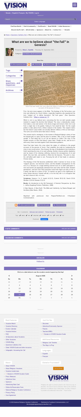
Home (8, 35)
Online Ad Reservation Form (14, 387)
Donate (7, 13)
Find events (42, 26)
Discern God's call (17, 30)
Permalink (60, 212)
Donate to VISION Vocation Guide (54, 334)
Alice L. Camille (28, 50)
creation (35, 215)
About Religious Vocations (14, 368)
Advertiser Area (10, 379)
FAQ (7, 334)
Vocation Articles (11, 331)
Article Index (30, 30)
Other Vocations (11, 339)
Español (15, 13)
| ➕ (21, 70)
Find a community (30, 26)
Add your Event (65, 64)
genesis (44, 215)
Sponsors (40, 15)
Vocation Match (11, 323)
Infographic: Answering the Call (15, 350)
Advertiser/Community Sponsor (52, 326)
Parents (45, 329)
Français (22, 13)
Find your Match (16, 26)
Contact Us (57, 30)
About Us (48, 30)
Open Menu (74, 5)
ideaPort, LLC (47, 404)
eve (63, 215)
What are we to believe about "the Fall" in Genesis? (40, 43)
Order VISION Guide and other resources (19, 347)
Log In (37, 13)
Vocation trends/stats (12, 371)
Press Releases (11, 376)
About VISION (10, 366)
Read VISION (52, 26)
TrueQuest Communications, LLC (59, 402)
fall (51, 215)
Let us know (58, 368)
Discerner (46, 323)
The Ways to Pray (48, 345)
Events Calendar (11, 329)
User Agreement (11, 395)
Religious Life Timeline (50, 342)
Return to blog (49, 64)
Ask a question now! (18, 64)
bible (23, 215)
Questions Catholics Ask (19, 35)
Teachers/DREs (48, 331)
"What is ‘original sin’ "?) (41, 117)
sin (29, 215)
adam (57, 215)
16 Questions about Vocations (15, 337)
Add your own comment (37, 212)
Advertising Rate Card (13, 384)
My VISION (29, 13)
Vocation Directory (11, 326)
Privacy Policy (10, 392)
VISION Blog (10, 342)
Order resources (64, 26)
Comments (44, 219)
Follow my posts (50, 212)
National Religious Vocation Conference (18, 390)
